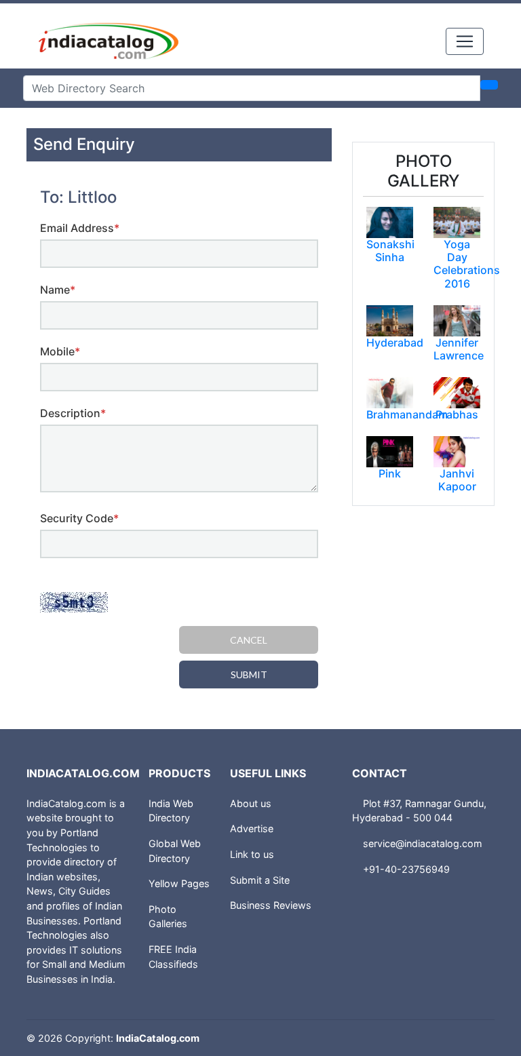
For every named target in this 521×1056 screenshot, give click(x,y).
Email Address (79, 228)
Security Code (79, 518)
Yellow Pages (179, 883)
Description (73, 413)
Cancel (248, 640)
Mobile (60, 351)
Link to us (252, 854)
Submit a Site (260, 880)
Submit (249, 674)
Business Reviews (270, 905)
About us (250, 803)
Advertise (251, 828)
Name (57, 289)
